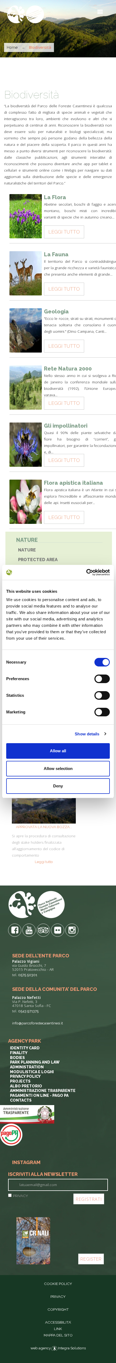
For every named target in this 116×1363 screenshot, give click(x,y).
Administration (27, 1067)
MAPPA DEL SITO (58, 1335)
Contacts (21, 1100)
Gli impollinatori (65, 426)
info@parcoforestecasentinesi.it (37, 1023)
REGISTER (91, 1259)
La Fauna (56, 254)
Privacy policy (25, 1076)
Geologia (56, 311)
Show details (87, 734)
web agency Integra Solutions (58, 1348)
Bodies (17, 1057)
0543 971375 (28, 1011)
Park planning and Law (35, 1062)
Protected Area (38, 559)
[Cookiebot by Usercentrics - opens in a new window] (86, 572)
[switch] (102, 679)
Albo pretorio (26, 1086)
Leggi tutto (64, 232)
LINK (58, 1329)
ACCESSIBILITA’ (58, 1322)
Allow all (58, 751)
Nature (27, 550)
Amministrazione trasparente (43, 1090)
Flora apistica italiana (73, 483)
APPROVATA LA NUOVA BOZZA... (44, 827)
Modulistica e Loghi (32, 1072)
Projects (20, 1081)
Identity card (25, 1048)
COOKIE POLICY (58, 1283)
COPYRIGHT (58, 1309)
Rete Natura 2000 (68, 368)
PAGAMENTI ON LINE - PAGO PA (39, 1095)
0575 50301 (27, 975)
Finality (19, 1053)
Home (12, 47)
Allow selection (58, 768)
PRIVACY (20, 1196)
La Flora (55, 197)
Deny (58, 786)
